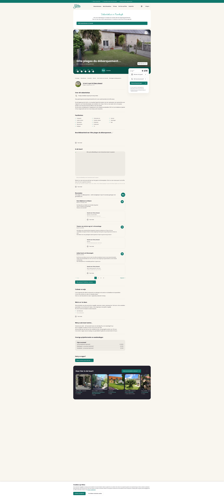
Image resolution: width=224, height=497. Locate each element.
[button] (100, 163)
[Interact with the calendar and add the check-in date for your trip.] (132, 74)
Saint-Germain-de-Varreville (102, 78)
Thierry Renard (98, 83)
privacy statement (92, 489)
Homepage (77, 78)
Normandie (89, 78)
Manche (94, 78)
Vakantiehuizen (83, 78)
